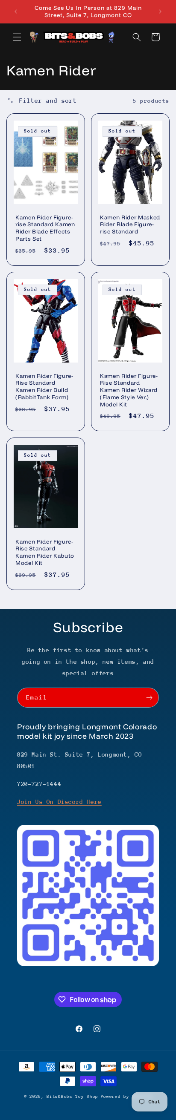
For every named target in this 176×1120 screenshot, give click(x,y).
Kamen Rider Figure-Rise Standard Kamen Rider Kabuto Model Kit (44, 552)
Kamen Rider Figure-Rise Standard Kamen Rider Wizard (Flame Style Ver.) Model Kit (129, 390)
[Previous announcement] (15, 11)
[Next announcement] (160, 11)
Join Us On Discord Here (59, 801)
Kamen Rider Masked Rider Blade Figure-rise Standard (130, 224)
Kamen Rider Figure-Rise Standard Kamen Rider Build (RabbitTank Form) (44, 386)
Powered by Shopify (127, 1096)
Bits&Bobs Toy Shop (72, 1096)
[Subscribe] (149, 698)
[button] (17, 37)
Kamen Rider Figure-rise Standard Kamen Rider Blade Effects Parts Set (45, 228)
